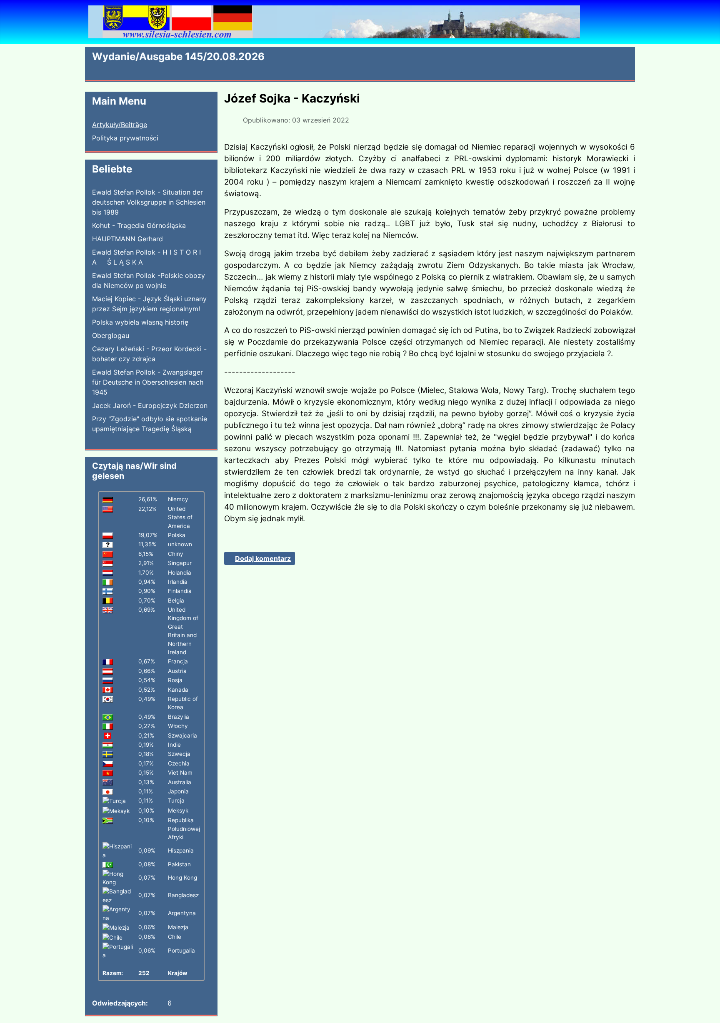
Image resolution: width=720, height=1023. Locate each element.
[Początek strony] (705, 1007)
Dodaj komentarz (263, 558)
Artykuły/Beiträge (119, 124)
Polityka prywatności (125, 138)
